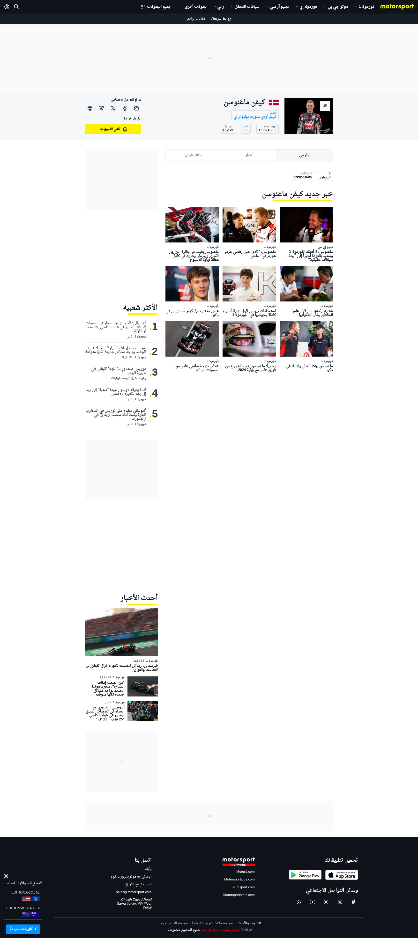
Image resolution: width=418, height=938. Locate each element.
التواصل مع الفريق (138, 884)
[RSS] (299, 902)
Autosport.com (243, 887)
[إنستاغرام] (136, 108)
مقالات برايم (196, 18)
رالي (220, 6)
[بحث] (16, 7)
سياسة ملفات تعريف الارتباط (212, 923)
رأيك (148, 869)
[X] (113, 108)
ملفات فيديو (193, 155)
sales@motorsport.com (134, 892)
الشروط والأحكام (249, 923)
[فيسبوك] (125, 108)
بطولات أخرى (196, 6)
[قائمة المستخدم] (7, 7)
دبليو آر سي (279, 6)
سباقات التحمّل (247, 6)
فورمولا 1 (366, 6)
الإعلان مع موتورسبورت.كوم (131, 876)
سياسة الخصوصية (174, 923)
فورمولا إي (308, 6)
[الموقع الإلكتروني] (90, 108)
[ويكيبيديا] (101, 108)
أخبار (249, 155)
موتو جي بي (338, 6)
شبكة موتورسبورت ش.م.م (220, 930)
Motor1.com (245, 872)
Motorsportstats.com (239, 895)
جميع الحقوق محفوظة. (183, 930)
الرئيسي (305, 155)
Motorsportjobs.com (239, 879)
